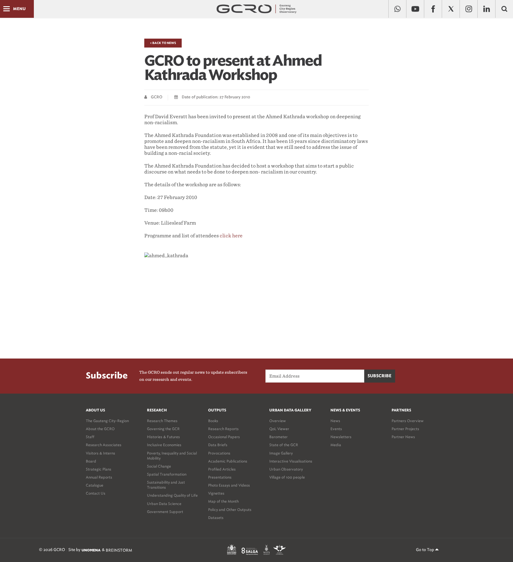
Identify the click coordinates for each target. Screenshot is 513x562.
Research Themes (162, 421)
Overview (277, 421)
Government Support (165, 511)
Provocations (219, 453)
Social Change (159, 466)
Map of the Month (223, 501)
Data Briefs (217, 445)
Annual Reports (99, 477)
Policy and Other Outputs (229, 509)
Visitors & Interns (100, 453)
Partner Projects (405, 429)
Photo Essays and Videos (229, 485)
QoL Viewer (279, 429)
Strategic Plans (98, 469)
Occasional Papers (224, 437)
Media (335, 445)
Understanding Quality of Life (172, 495)
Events (336, 429)
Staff (90, 437)
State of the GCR (283, 445)
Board (91, 461)
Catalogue (94, 485)
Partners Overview (408, 421)
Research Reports (223, 429)
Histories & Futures (163, 437)
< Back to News (163, 43)
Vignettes (216, 493)
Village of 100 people (287, 477)
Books (213, 421)
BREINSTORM (119, 550)
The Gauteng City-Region (107, 421)
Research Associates (103, 445)
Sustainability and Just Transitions (166, 485)
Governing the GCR (163, 429)
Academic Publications (227, 461)
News (335, 421)
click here (231, 236)
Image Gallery (281, 453)
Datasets (216, 517)
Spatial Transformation (166, 474)
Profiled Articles (222, 469)
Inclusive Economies (164, 445)
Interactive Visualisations (290, 461)
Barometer (278, 437)
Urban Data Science (164, 503)
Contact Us (95, 493)
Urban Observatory (286, 469)
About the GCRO (100, 429)
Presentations (220, 477)
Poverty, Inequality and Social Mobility (172, 455)
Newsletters (341, 437)
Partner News (403, 437)
